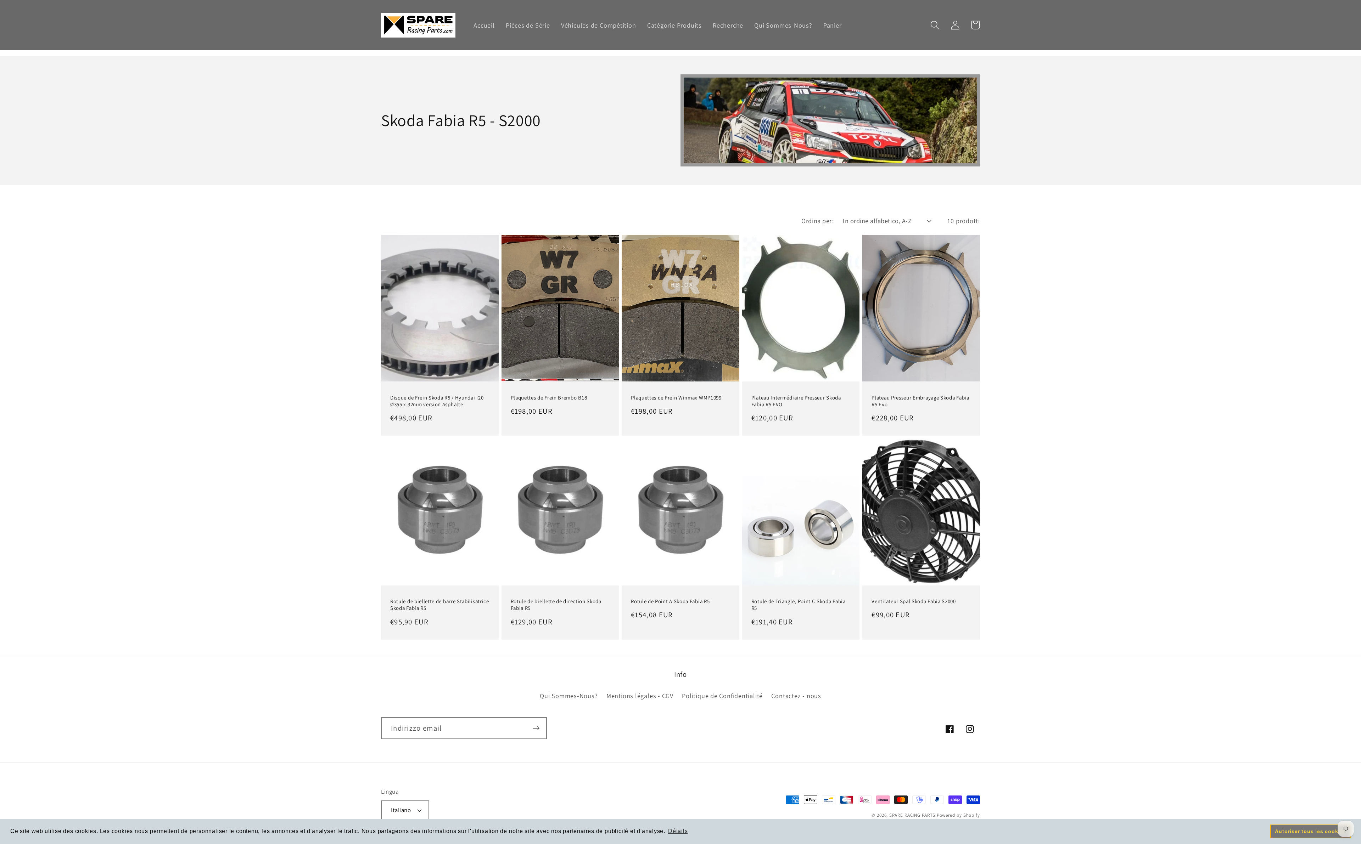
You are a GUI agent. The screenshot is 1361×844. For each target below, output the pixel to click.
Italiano (401, 810)
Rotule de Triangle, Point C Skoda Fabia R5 (798, 604)
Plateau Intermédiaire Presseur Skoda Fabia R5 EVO (796, 401)
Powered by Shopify (958, 815)
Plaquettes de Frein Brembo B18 (549, 397)
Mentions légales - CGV (639, 695)
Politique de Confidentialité (722, 695)
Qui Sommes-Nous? (569, 695)
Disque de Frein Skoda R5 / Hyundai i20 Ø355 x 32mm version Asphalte (436, 401)
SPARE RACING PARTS (912, 815)
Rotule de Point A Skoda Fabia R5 (670, 601)
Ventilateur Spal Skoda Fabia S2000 (914, 601)
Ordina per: (817, 220)
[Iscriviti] (536, 728)
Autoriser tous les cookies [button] (1310, 831)
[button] (935, 25)
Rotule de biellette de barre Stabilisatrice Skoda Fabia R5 (439, 604)
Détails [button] (678, 831)
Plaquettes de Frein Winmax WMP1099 (676, 397)
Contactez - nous (796, 695)
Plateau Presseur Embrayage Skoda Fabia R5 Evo (920, 401)
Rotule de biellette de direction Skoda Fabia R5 (556, 604)
